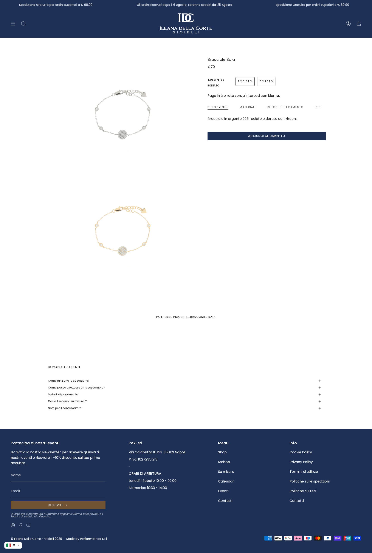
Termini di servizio (22, 516)
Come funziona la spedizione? (69, 380)
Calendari (226, 481)
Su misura (226, 471)
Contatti (225, 500)
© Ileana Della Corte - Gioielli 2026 (36, 539)
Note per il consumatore (64, 408)
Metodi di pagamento (63, 394)
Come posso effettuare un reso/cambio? (76, 387)
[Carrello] (358, 24)
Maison (224, 461)
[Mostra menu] (13, 24)
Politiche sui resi (303, 491)
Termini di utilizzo (304, 471)
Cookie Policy (301, 452)
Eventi (223, 491)
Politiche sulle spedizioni (310, 481)
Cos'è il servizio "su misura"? (67, 401)
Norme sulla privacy (86, 514)
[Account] (348, 24)
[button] (23, 24)
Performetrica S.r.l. (93, 539)
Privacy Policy (301, 461)
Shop (222, 452)
